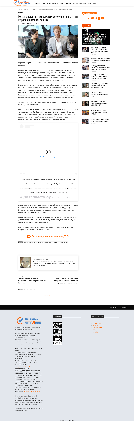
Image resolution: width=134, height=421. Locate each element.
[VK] (35, 247)
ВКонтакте (96, 325)
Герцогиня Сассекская (29, 242)
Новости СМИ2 (48, 296)
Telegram (96, 330)
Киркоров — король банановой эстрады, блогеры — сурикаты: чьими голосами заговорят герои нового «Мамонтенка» (95, 37)
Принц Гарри (63, 242)
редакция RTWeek (87, 43)
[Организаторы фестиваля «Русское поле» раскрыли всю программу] (85, 121)
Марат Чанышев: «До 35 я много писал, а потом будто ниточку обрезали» (99, 112)
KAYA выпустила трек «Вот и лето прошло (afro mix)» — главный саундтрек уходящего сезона (99, 76)
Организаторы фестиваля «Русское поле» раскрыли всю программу (100, 120)
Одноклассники (98, 327)
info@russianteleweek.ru (32, 391)
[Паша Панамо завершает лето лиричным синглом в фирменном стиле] (85, 94)
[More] (52, 247)
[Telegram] (43, 247)
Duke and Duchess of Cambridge (61, 198)
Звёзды (26, 9)
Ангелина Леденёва (26, 23)
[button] (118, 3)
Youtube (95, 332)
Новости (56, 242)
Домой (21, 9)
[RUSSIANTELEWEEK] (21, 2)
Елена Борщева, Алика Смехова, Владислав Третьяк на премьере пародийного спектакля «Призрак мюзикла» (99, 50)
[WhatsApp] (47, 247)
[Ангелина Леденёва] (25, 262)
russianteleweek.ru (21, 5)
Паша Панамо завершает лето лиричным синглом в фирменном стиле (99, 94)
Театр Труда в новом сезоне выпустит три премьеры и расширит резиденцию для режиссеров (100, 67)
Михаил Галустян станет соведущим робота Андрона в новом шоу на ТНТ (100, 59)
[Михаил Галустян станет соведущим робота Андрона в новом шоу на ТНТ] (85, 60)
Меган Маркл (48, 242)
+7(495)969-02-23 (30, 352)
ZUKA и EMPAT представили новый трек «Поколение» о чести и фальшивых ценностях (99, 85)
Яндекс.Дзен (97, 323)
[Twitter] (39, 247)
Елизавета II (40, 242)
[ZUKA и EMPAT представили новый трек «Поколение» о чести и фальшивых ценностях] (85, 85)
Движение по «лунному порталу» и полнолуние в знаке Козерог (32, 280)
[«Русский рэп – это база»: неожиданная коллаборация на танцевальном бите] (85, 103)
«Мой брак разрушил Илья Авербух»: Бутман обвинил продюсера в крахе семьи (66, 280)
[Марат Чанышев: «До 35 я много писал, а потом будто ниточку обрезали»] (85, 112)
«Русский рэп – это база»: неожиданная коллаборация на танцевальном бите (99, 103)
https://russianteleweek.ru (23, 367)
